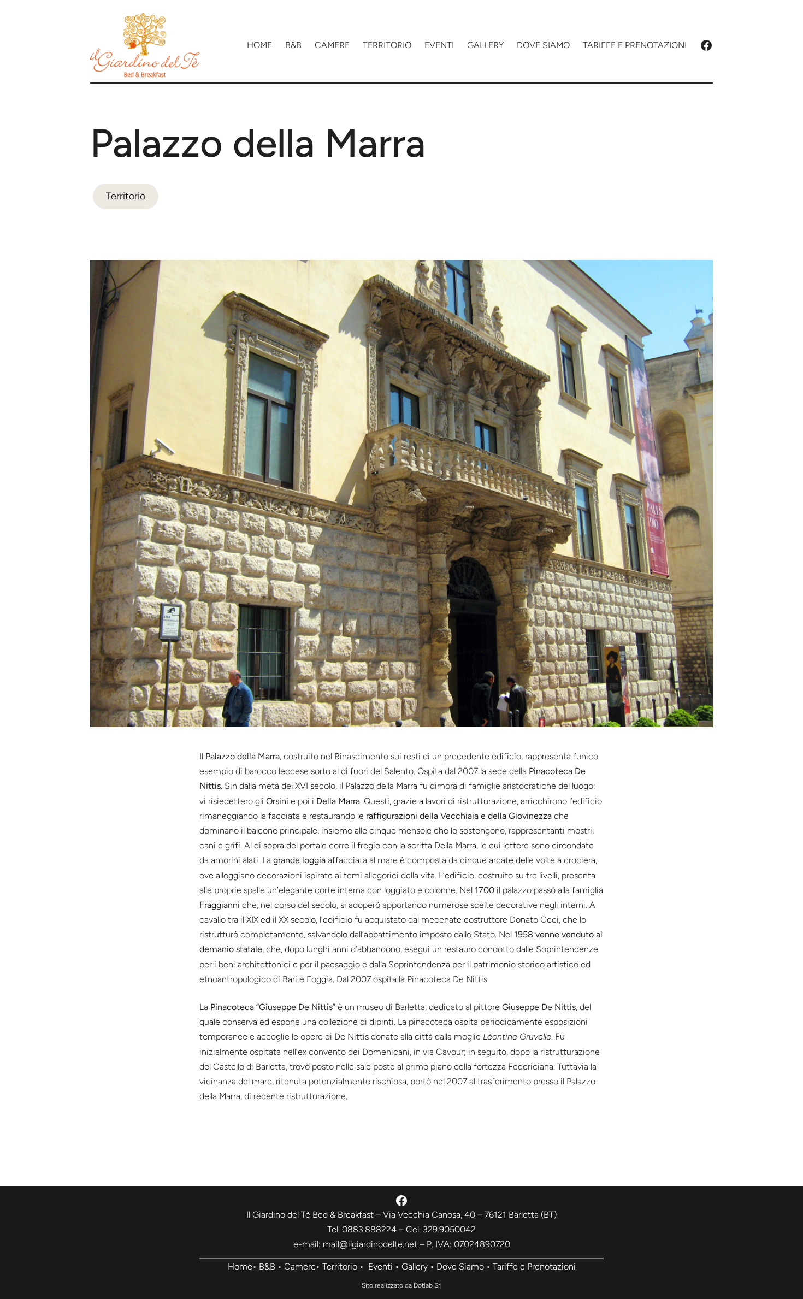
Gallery (415, 1266)
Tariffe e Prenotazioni (534, 1266)
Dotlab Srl (428, 1285)
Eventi (380, 1266)
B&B (267, 1266)
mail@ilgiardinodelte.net (370, 1244)
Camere (300, 1266)
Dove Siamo (460, 1266)
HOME (259, 45)
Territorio (125, 196)
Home (240, 1266)
